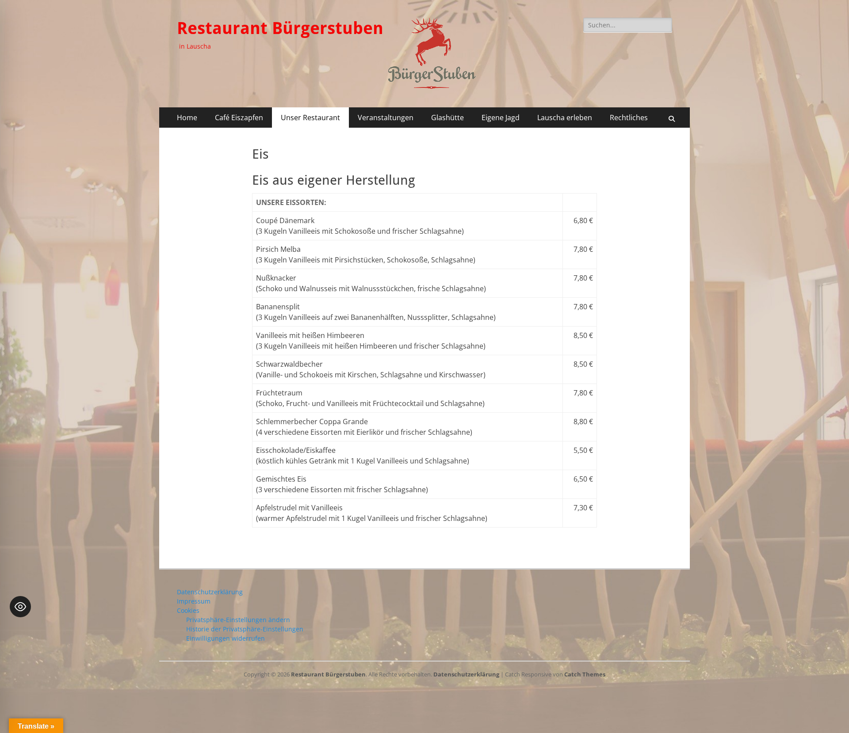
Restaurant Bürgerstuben (280, 28)
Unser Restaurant (310, 117)
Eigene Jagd (501, 117)
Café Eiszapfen (239, 117)
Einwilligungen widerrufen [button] (225, 638)
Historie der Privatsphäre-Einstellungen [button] (244, 629)
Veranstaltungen (385, 117)
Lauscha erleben (564, 117)
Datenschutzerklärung (210, 592)
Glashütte (447, 117)
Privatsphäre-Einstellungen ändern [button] (238, 619)
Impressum (193, 601)
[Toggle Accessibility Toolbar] (20, 606)
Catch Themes (584, 674)
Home (187, 117)
